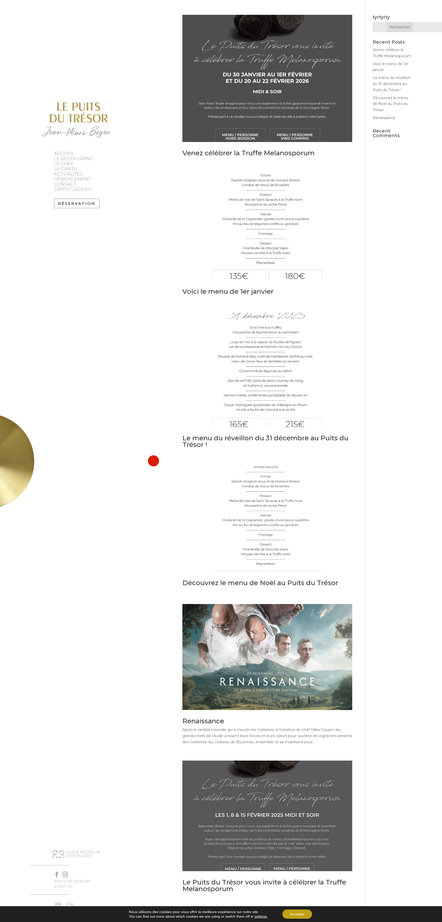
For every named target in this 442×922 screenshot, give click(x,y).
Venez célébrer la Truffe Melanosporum (248, 153)
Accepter (297, 914)
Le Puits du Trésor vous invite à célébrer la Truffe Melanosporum (264, 885)
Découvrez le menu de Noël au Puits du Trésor (260, 583)
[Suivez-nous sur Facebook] (54, 872)
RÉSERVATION (76, 203)
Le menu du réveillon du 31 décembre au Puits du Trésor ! (265, 441)
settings (261, 916)
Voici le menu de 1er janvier (227, 291)
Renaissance (203, 721)
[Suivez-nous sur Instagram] (63, 872)
